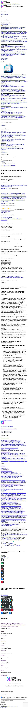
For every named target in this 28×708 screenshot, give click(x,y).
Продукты (10, 697)
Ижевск (2, 645)
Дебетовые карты (5, 31)
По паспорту (23, 27)
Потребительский (12, 27)
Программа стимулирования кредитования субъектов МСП (13, 91)
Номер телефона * (18, 246)
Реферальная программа (10, 49)
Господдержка (4, 89)
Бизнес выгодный (18, 489)
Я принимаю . (12, 277)
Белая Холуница (8, 623)
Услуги (2, 51)
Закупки (3, 150)
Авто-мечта (10, 44)
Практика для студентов (6, 145)
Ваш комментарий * (19, 209)
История (17, 139)
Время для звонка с (5, 260)
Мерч (7, 50)
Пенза (2, 665)
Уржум (12, 626)
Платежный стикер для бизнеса (19, 102)
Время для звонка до (6, 263)
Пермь (2, 670)
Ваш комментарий (17, 234)
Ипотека (3, 41)
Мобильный (16, 113)
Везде (3, 697)
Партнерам (3, 143)
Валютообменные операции (14, 503)
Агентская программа (19, 117)
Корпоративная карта (15, 100)
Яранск (16, 626)
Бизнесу (3, 466)
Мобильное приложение (19, 46)
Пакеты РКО (12, 80)
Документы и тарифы (6, 493)
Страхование (9, 53)
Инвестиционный (17, 95)
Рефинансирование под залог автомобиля (11, 28)
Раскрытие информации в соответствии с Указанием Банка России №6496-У (12, 514)
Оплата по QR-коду (22, 98)
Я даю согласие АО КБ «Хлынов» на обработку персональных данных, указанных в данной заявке (13, 270)
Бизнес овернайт (12, 112)
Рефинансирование (5, 45)
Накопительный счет (8, 40)
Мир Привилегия (17, 31)
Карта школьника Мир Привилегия (15, 444)
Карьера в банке (4, 144)
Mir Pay (11, 50)
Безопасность (4, 152)
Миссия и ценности (10, 139)
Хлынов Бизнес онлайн (6, 85)
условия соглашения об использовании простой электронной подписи (12, 277)
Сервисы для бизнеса (16, 116)
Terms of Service (13, 538)
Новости (7, 494)
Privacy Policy (4, 538)
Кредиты (3, 27)
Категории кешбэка (15, 103)
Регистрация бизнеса (8, 117)
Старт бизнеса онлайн (12, 119)
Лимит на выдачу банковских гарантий (15, 107)
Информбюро (4, 504)
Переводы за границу (19, 54)
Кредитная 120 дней (15, 36)
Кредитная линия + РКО (13, 86)
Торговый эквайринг (11, 98)
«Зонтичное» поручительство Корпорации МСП (13, 92)
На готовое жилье (9, 41)
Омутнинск (22, 624)
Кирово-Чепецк (10, 624)
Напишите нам (19, 148)
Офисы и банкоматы (11, 148)
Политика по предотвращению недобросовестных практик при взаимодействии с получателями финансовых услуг (13, 511)
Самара (2, 631)
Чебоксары (3, 640)
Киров (2, 623)
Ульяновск (3, 650)
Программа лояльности (9, 47)
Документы (17, 697)
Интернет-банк (9, 46)
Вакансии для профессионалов (16, 144)
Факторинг (3, 111)
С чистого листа (11, 38)
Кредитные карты (5, 36)
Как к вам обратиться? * (20, 239)
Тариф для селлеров (20, 80)
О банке (3, 139)
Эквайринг (3, 98)
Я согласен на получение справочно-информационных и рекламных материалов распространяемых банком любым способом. (12, 267)
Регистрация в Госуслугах (10, 51)
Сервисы (3, 46)
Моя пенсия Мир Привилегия (8, 32)
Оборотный (6, 96)
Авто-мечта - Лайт (18, 44)
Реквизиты (22, 139)
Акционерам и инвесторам (7, 141)
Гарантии (3, 107)
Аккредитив (10, 55)
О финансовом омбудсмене (14, 504)
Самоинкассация (5, 94)
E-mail (15, 255)
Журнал (2, 137)
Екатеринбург (4, 675)
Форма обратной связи (6, 497)
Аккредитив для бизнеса (7, 109)
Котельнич (16, 624)
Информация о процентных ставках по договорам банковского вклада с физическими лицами (14, 516)
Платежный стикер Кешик (13, 33)
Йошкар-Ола (4, 636)
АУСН (2, 104)
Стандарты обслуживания (7, 140)
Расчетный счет (4, 80)
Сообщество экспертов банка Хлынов (10, 147)
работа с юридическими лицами (10, 525)
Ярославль (3, 660)
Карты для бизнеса (5, 100)
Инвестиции (4, 55)
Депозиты (3, 112)
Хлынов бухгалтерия (6, 106)
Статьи (14, 137)
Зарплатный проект (5, 103)
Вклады (2, 38)
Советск (9, 626)
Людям (2, 557)
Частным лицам (4, 437)
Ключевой (22, 38)
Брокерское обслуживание (18, 53)
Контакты (3, 148)
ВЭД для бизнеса (5, 84)
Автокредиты (4, 44)
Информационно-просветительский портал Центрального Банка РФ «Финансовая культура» (13, 518)
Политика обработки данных (14, 539)
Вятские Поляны (16, 623)
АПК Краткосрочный (14, 89)
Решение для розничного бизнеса (9, 81)
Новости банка (8, 137)
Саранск (3, 655)
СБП (2, 47)
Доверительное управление (7, 54)
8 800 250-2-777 (4, 212)
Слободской (3, 626)
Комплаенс (3, 149)
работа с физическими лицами (8, 524)
